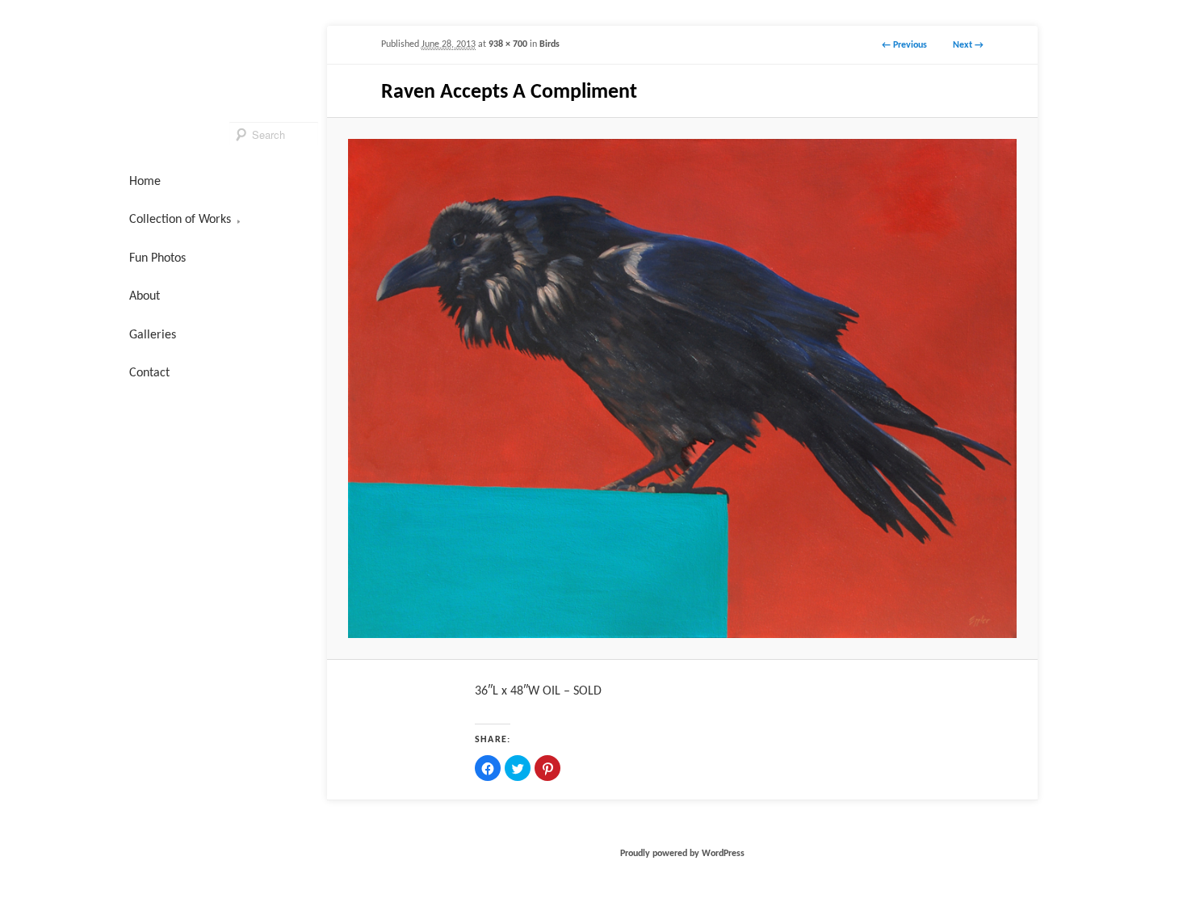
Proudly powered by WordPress (682, 854)
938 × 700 (508, 44)
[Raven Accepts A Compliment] (682, 388)
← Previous (904, 45)
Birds (549, 44)
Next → (968, 45)
